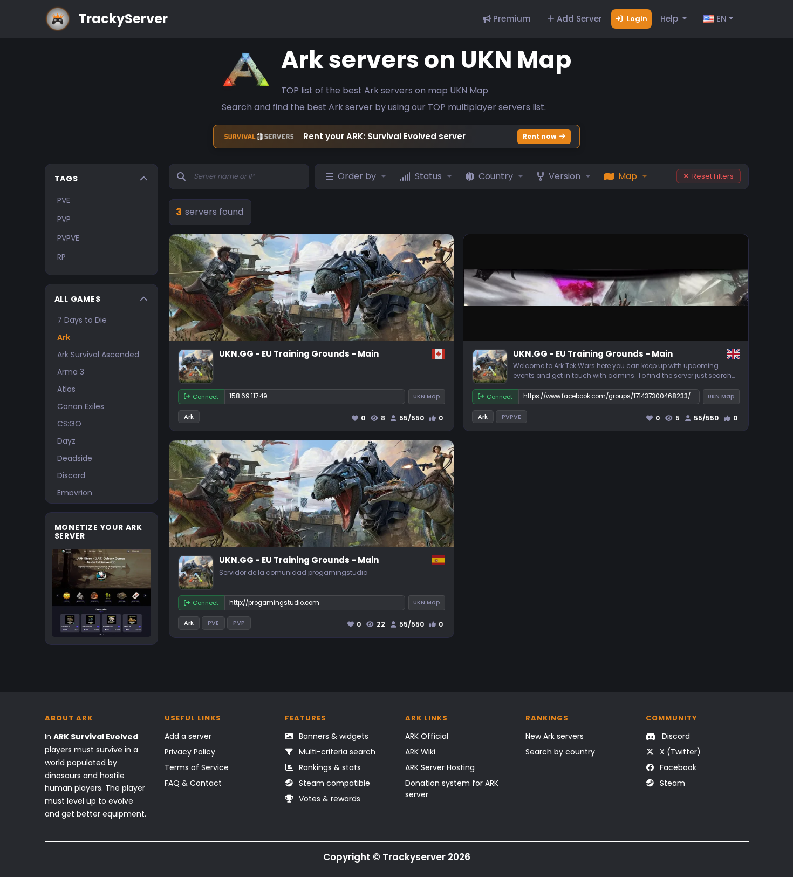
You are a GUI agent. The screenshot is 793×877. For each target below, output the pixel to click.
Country (495, 176)
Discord (71, 475)
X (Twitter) (679, 751)
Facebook (677, 767)
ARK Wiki (420, 751)
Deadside (74, 458)
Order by (357, 176)
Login (636, 18)
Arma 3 (70, 371)
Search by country (560, 751)
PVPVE (68, 238)
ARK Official (426, 736)
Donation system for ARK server (451, 789)
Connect (205, 396)
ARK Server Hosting (440, 767)
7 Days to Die (82, 320)
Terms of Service (197, 767)
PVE (63, 200)
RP (61, 256)
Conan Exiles (80, 406)
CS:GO (69, 423)
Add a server (188, 736)
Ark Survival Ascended (98, 354)
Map (627, 176)
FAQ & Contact (193, 783)
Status (428, 176)
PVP (64, 219)
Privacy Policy (190, 751)
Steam (671, 783)
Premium (511, 18)
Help (670, 18)
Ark (63, 337)
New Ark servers (554, 736)
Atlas (66, 389)
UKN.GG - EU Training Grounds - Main (299, 353)
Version (564, 176)
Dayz (66, 441)
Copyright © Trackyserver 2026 (396, 857)
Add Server (578, 18)
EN (720, 18)
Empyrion (74, 492)
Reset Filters (713, 176)
